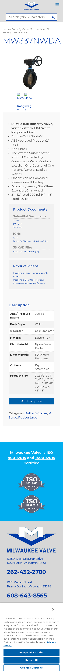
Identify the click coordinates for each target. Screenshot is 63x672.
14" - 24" (17, 223)
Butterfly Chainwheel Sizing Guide (30, 241)
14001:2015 (45, 458)
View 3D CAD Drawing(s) (26, 251)
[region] (31, 637)
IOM (15, 237)
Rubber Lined (38, 29)
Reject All (31, 660)
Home (6, 29)
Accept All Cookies (31, 652)
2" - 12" (16, 220)
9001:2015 (17, 458)
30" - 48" (17, 227)
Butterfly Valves (20, 29)
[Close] (53, 609)
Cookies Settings (31, 667)
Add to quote (31, 401)
